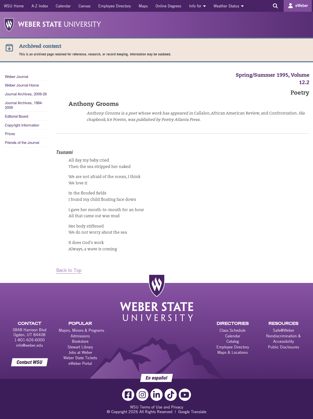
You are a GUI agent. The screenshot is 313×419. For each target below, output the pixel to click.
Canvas (84, 5)
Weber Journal (16, 76)
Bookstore (80, 341)
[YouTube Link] (185, 395)
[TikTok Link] (171, 395)
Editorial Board (16, 116)
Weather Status (226, 5)
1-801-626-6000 (29, 339)
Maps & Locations (232, 352)
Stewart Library (80, 346)
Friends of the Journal (22, 142)
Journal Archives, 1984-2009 (24, 105)
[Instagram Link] (142, 395)
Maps (143, 5)
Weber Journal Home (22, 85)
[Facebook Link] (128, 395)
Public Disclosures (283, 346)
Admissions (80, 335)
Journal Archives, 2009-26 (26, 93)
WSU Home (14, 5)
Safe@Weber (283, 330)
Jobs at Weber (80, 352)
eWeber (301, 5)
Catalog (232, 341)
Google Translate (192, 411)
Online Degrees (168, 5)
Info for (195, 5)
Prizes (10, 133)
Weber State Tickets (80, 357)
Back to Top (68, 270)
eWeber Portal (80, 363)
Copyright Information (22, 124)
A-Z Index (40, 5)
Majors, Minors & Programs (81, 330)
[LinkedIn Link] (156, 395)
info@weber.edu (29, 345)
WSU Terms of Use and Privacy (156, 407)
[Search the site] (275, 6)
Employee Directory (114, 5)
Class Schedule (233, 330)
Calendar (63, 5)
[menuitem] (14, 6)
